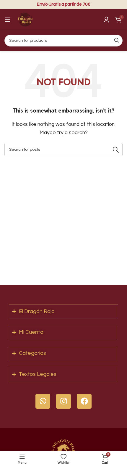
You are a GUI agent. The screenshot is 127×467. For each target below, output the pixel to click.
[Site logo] (25, 19)
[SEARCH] (117, 40)
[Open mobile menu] (7, 19)
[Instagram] (63, 401)
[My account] (106, 19)
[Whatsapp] (42, 401)
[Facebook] (84, 401)
